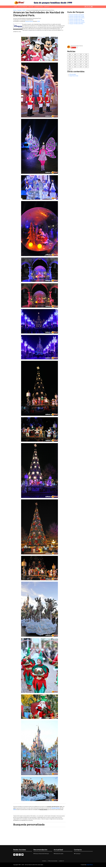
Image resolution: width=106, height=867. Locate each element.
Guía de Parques (22, 6)
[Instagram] (90, 7)
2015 (81, 59)
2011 (81, 61)
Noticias (31, 6)
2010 (86, 61)
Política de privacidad (52, 860)
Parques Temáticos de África (76, 23)
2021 (70, 56)
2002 (86, 66)
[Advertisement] (39, 836)
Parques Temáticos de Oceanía (76, 22)
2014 (86, 59)
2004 (75, 66)
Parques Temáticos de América (76, 17)
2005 (70, 66)
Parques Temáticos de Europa (76, 16)
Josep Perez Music (73, 75)
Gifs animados (72, 74)
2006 (86, 64)
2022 (86, 54)
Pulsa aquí (77, 853)
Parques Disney (29, 21)
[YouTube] (92, 7)
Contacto (46, 6)
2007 (81, 64)
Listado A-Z (61, 860)
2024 (75, 54)
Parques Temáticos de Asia (75, 19)
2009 (24, 10)
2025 (70, 54)
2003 (81, 66)
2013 (70, 61)
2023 (81, 54)
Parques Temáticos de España (76, 14)
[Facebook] (87, 7)
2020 (75, 56)
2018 (86, 56)
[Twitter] (85, 7)
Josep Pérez (89, 864)
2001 (70, 69)
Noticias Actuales (59, 853)
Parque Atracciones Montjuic (42, 853)
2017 (70, 59)
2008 (75, 64)
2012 (75, 61)
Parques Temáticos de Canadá (76, 20)
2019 (81, 56)
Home (15, 6)
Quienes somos (38, 6)
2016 (75, 59)
